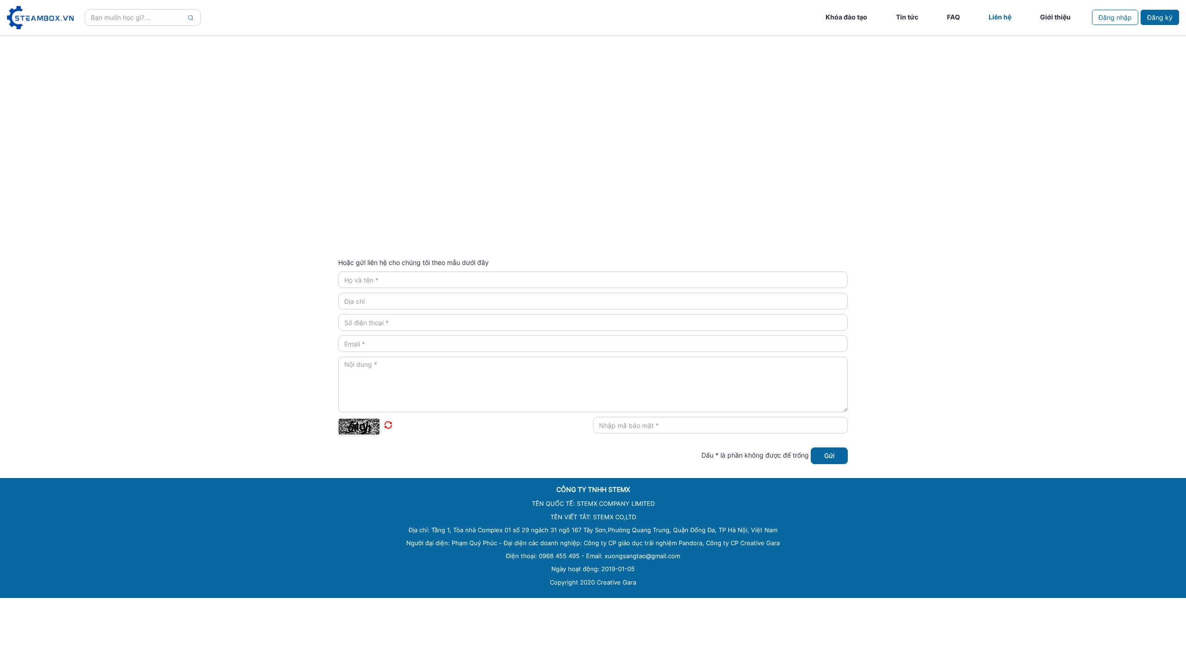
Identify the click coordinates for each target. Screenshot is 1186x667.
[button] (465, 426)
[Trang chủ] (40, 17)
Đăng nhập (1115, 17)
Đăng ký (1160, 17)
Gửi (829, 455)
